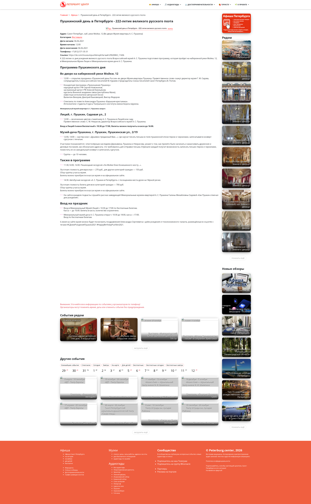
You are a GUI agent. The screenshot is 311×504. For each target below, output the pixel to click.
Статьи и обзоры (71, 470)
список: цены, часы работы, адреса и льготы (130, 454)
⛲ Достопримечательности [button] (199, 4)
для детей (68, 461)
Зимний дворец (119, 474)
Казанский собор (120, 479)
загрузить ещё (141, 348)
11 (184, 370)
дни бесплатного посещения (124, 456)
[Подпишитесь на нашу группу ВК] (99, 4)
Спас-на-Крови (119, 481)
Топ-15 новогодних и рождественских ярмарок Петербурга (236, 394)
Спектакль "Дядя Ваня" (84, 422)
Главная (64, 15)
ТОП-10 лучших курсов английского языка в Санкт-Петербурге (238, 330)
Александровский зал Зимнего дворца (238, 248)
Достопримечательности (74, 472)
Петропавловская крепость (124, 470)
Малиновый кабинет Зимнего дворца (239, 184)
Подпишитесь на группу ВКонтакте (173, 464)
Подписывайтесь (212, 466)
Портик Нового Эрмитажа (236, 100)
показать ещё (238, 258)
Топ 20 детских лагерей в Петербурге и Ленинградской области (236, 352)
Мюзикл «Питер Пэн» (125, 422)
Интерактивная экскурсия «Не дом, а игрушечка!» (82, 337)
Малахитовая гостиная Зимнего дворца (238, 162)
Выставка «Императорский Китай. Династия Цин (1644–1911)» (162, 336)
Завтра (106, 365)
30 (75, 370)
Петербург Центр (77, 4)
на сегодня (69, 456)
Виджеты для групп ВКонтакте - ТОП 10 (239, 310)
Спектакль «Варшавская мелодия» (83, 395)
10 (174, 370)
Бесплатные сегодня (155, 365)
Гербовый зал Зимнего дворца (237, 77)
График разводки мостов (74, 475)
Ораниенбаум (119, 491)
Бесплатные (138, 365)
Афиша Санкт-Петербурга (74, 454)
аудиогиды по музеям (122, 459)
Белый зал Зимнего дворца (239, 227)
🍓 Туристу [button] (224, 4)
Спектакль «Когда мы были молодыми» (162, 421)
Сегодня (96, 365)
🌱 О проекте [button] (241, 4)
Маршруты (69, 468)
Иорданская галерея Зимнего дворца (239, 120)
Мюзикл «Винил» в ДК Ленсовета (159, 396)
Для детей (126, 365)
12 (194, 370)
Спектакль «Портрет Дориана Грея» (201, 395)
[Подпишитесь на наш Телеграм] (96, 4)
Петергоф (117, 484)
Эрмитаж (117, 472)
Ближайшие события (70, 365)
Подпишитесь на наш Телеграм (172, 461)
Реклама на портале (166, 471)
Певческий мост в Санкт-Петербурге (237, 56)
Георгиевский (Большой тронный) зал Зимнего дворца (237, 204)
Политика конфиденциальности (218, 461)
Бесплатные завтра (175, 365)
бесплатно (69, 463)
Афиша (74, 15)
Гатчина (117, 493)
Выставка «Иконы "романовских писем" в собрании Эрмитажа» (200, 337)
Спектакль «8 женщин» (205, 422)
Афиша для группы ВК (238, 290)
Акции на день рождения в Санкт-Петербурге (236, 417)
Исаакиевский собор (121, 477)
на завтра (68, 459)
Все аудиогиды (119, 467)
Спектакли (86, 365)
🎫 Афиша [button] (154, 4)
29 (65, 370)
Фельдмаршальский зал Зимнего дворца (237, 141)
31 (86, 370)
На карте (115, 365)
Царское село (119, 486)
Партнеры (162, 468)
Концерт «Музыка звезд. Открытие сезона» (123, 337)
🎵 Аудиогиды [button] (172, 4)
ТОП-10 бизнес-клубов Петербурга (238, 374)
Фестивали (77, 37)
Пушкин (117, 488)
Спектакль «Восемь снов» (122, 396)
